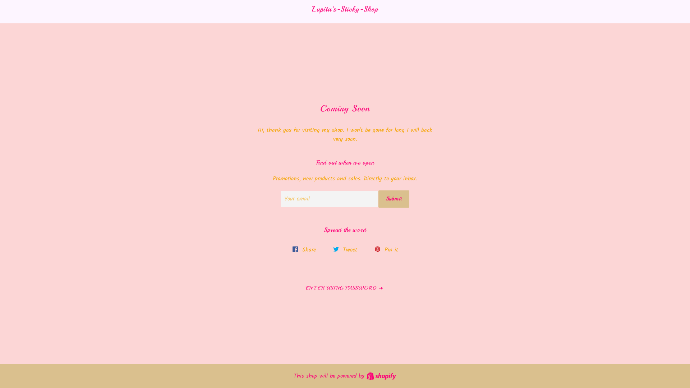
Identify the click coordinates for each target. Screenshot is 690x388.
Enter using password (342, 288)
